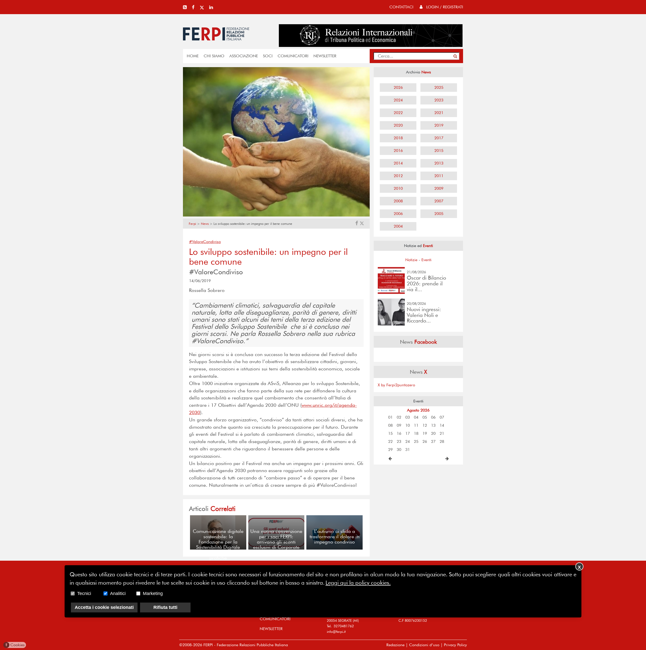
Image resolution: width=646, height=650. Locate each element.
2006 (398, 213)
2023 (438, 100)
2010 (398, 188)
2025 (438, 87)
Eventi (426, 259)
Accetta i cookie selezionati (104, 607)
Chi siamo (214, 55)
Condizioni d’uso (424, 644)
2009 (438, 188)
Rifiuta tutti (165, 607)
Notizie (411, 259)
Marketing (153, 593)
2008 (398, 201)
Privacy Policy (455, 644)
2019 (438, 125)
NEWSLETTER (324, 55)
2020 (398, 125)
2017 (438, 138)
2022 (398, 112)
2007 (438, 201)
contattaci (401, 7)
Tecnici (84, 593)
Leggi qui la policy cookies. (358, 582)
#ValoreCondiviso (205, 241)
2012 (398, 175)
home (193, 55)
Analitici (118, 593)
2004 (398, 226)
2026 (398, 87)
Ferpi (192, 224)
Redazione (395, 644)
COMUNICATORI (293, 55)
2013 (438, 163)
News (205, 224)
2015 (438, 150)
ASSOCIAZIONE (243, 55)
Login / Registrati (444, 7)
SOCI (268, 55)
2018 (398, 138)
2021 (438, 112)
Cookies (15, 644)
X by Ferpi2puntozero (396, 385)
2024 (398, 100)
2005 (438, 213)
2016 (398, 150)
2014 (398, 163)
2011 (438, 175)
